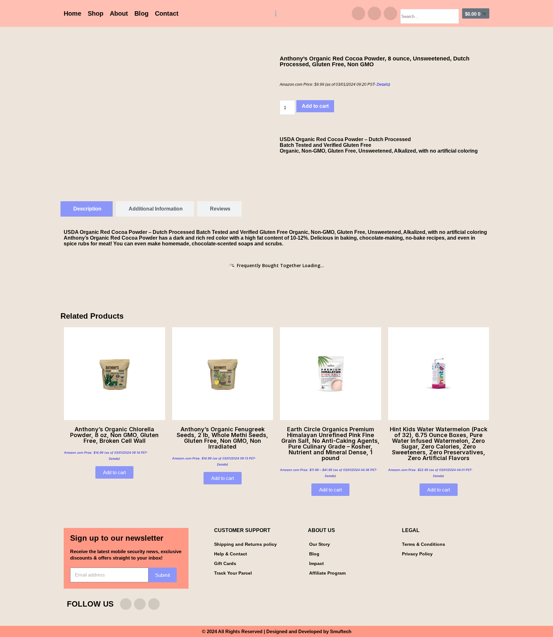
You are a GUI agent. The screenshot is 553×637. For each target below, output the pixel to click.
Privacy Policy (417, 553)
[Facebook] (374, 13)
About (119, 13)
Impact (316, 563)
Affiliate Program (327, 573)
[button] (429, 6)
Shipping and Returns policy (245, 544)
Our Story (319, 544)
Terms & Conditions (423, 544)
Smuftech (340, 631)
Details (383, 84)
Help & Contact (230, 553)
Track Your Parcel (233, 573)
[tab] (86, 209)
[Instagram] (358, 13)
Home (72, 13)
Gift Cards (225, 563)
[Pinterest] (390, 13)
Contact (167, 13)
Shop (95, 13)
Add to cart (315, 106)
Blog (141, 13)
